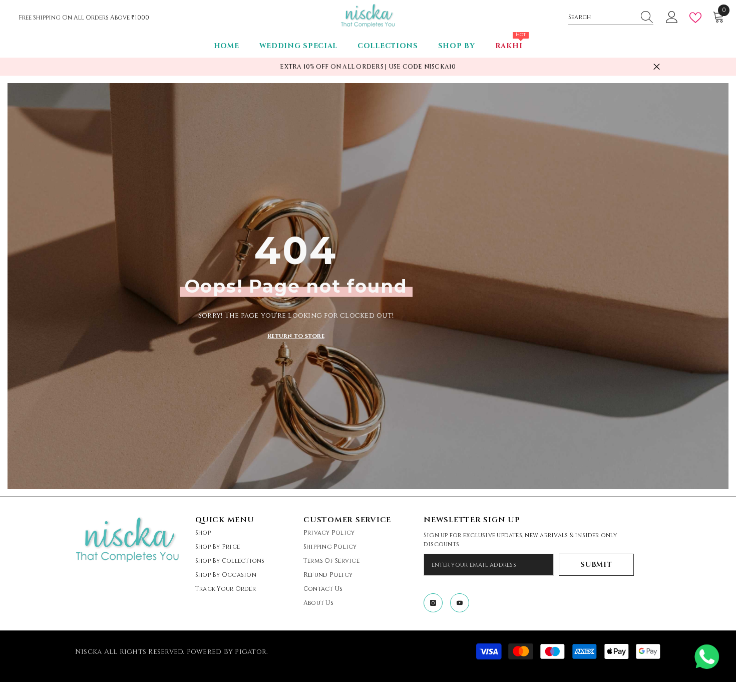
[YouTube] (459, 602)
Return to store (295, 336)
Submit (596, 564)
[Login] (672, 18)
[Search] (610, 17)
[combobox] (601, 17)
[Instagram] (433, 602)
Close (656, 67)
